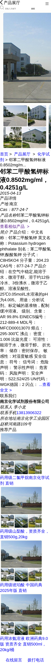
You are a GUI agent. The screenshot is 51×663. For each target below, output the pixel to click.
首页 (4, 154)
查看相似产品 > (14, 226)
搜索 (33, 9)
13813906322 (28, 412)
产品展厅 (22, 154)
